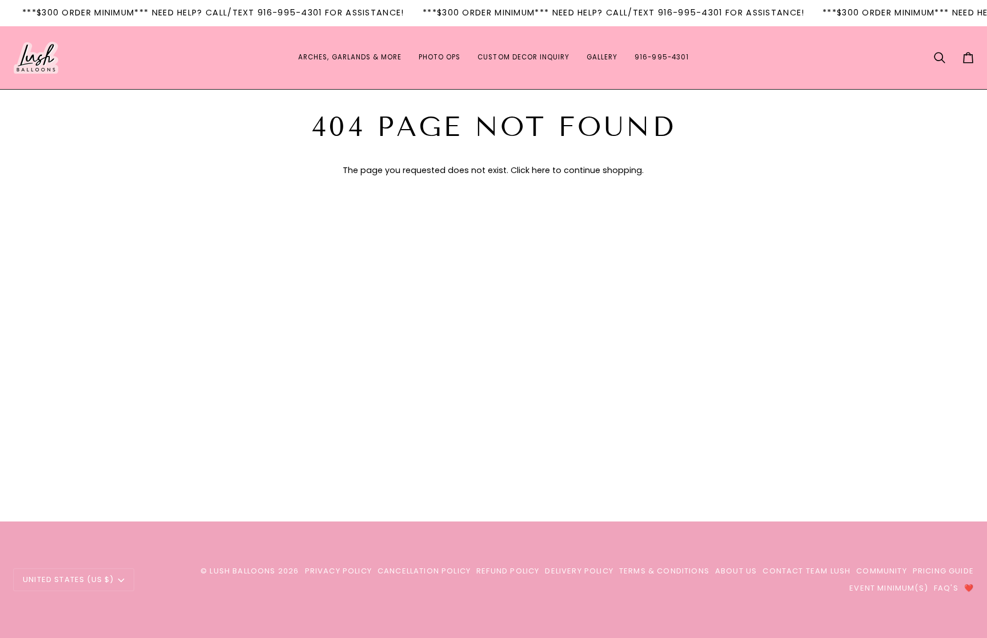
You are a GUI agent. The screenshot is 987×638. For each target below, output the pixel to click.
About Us (736, 570)
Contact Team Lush (806, 570)
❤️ (969, 588)
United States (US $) (68, 579)
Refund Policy (507, 570)
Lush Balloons (242, 570)
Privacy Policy (338, 570)
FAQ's (946, 588)
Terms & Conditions (664, 570)
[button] (350, 57)
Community (881, 570)
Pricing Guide (943, 570)
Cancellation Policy (424, 570)
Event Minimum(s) (888, 588)
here (541, 170)
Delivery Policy (579, 570)
